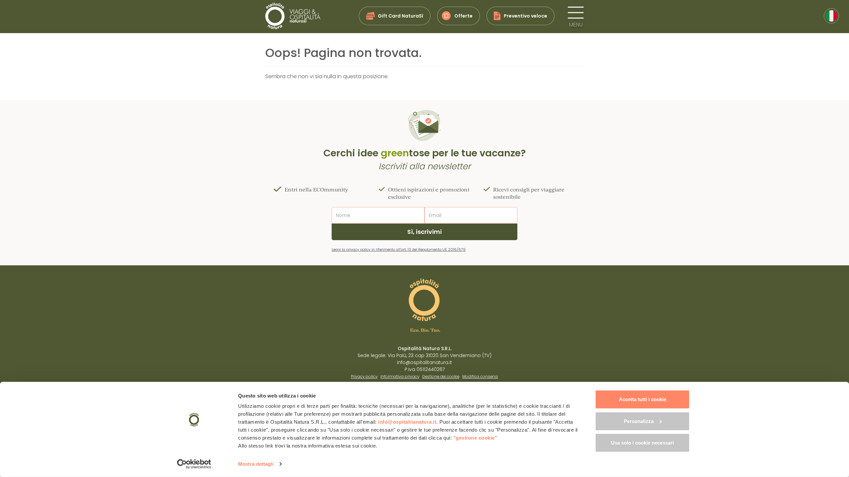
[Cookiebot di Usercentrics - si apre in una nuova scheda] (194, 464)
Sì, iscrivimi (424, 232)
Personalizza (639, 421)
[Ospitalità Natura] (292, 16)
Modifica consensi (480, 376)
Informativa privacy (399, 376)
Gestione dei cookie (440, 376)
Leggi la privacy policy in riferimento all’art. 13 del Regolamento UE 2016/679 (399, 249)
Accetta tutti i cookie (642, 399)
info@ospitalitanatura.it (407, 422)
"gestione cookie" (475, 438)
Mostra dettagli (256, 464)
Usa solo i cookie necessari (642, 443)
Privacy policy (364, 376)
